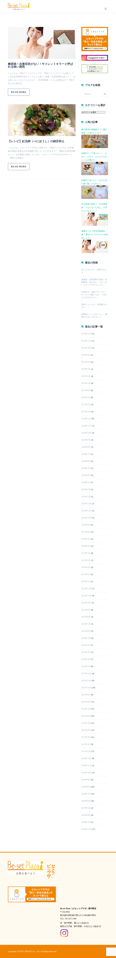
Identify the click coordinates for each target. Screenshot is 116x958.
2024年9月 (85, 440)
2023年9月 (85, 525)
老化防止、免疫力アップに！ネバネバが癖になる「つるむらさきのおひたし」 (94, 294)
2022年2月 (85, 659)
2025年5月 (85, 383)
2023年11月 (86, 511)
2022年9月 (85, 610)
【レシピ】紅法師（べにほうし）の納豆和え (36, 141)
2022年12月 (86, 589)
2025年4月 (85, 390)
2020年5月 (85, 808)
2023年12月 (86, 504)
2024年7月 (85, 454)
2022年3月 (85, 652)
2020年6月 (85, 801)
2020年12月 (86, 758)
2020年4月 (85, 815)
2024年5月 (85, 468)
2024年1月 (85, 496)
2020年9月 (85, 780)
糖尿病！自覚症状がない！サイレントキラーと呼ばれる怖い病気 (40, 65)
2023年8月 (85, 532)
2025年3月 (85, 397)
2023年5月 (85, 553)
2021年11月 (86, 681)
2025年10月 (86, 348)
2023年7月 (85, 539)
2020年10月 (86, 773)
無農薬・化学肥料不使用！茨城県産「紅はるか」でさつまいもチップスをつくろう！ (94, 282)
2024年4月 (85, 475)
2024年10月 (86, 433)
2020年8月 (85, 787)
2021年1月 (85, 751)
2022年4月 (85, 645)
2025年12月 (86, 334)
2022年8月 (85, 617)
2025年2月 (85, 404)
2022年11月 (86, 596)
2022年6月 (85, 631)
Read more (18, 92)
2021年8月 (85, 702)
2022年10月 (86, 603)
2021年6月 (85, 716)
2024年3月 (85, 482)
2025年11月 (86, 341)
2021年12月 (86, 673)
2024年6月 (85, 461)
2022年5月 (85, 638)
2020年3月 (85, 822)
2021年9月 (85, 695)
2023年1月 (85, 581)
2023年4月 (85, 560)
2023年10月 (86, 518)
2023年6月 (85, 546)
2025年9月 (85, 355)
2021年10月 (86, 688)
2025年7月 (85, 369)
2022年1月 (85, 666)
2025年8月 (85, 362)
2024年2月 (85, 489)
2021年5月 (85, 723)
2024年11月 (86, 426)
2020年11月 (86, 765)
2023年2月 (85, 574)
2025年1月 (85, 412)
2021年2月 (85, 744)
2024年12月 (86, 419)
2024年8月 (85, 447)
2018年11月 (86, 829)
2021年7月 (85, 709)
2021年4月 (85, 730)
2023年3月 (85, 567)
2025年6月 (85, 376)
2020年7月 (85, 794)
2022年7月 (85, 624)
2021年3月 (85, 737)
